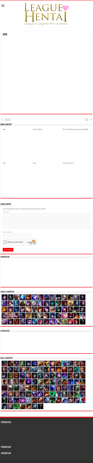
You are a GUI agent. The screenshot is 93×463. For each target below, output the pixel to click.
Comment (6, 212)
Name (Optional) (8, 232)
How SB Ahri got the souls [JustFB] (75, 129)
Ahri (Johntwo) (68, 163)
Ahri (4, 129)
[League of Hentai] (46, 13)
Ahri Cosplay (37, 129)
